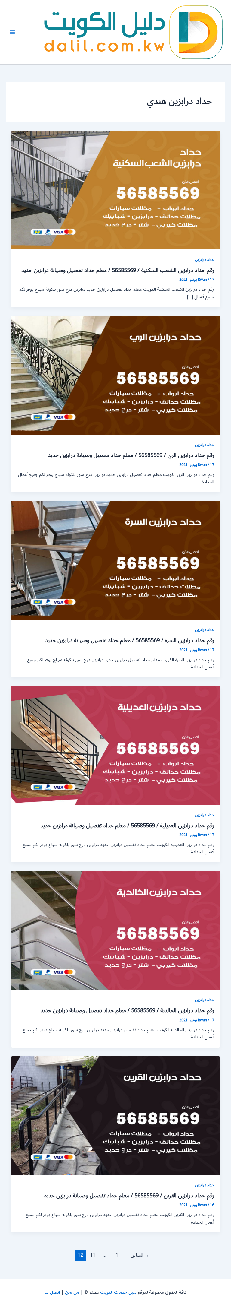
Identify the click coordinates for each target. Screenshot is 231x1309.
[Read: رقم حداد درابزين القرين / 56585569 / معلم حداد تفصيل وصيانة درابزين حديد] (116, 1115)
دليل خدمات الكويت (118, 1292)
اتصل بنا (52, 1292)
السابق (140, 1255)
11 (92, 1255)
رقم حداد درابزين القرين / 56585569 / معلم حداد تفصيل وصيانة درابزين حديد (129, 1195)
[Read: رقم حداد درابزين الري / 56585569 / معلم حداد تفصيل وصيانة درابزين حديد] (116, 375)
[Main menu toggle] (12, 32)
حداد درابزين (204, 259)
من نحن (72, 1292)
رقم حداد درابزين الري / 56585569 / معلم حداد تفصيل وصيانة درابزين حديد (131, 455)
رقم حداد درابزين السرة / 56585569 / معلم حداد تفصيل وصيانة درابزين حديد (129, 640)
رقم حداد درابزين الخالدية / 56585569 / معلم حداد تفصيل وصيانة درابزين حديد (127, 1010)
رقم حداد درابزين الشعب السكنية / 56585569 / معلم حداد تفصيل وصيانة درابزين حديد (117, 270)
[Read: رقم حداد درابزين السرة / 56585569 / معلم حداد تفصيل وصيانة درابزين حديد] (116, 560)
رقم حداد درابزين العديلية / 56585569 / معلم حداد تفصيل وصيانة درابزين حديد (127, 825)
